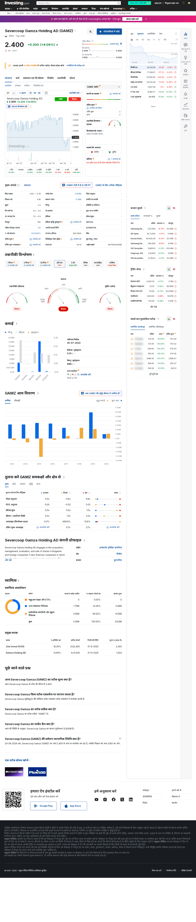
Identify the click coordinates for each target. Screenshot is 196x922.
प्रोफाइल (18, 85)
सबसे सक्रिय (135, 216)
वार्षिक (8, 400)
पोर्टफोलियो (147, 796)
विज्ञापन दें (176, 796)
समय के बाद (46, 13)
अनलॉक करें (44, 527)
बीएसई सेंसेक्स (136, 72)
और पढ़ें (8, 560)
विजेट (145, 802)
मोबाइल (146, 790)
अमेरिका (78, 13)
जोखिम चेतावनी (186, 870)
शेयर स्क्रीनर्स (104, 8)
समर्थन (174, 802)
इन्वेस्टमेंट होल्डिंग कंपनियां (111, 547)
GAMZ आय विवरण (20, 393)
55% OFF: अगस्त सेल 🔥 (139, 3)
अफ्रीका (113, 13)
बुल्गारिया (118, 560)
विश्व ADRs (57, 13)
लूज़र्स (158, 216)
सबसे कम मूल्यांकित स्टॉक (143, 318)
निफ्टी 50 (134, 67)
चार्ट (17, 78)
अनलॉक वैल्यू (114, 44)
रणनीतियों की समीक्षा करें (76, 65)
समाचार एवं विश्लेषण (33, 78)
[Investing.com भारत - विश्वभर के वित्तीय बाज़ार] (17, 3)
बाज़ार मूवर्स (136, 208)
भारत (28, 13)
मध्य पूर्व (92, 13)
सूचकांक (140, 34)
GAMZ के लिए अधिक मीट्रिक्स (108, 185)
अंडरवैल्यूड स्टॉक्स (124, 13)
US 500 (134, 87)
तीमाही (17, 400)
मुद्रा (132, 34)
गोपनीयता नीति (171, 870)
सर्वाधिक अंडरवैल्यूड (138, 327)
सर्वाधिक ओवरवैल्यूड (156, 327)
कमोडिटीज (151, 34)
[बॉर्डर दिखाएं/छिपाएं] (46, 93)
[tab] (12, 264)
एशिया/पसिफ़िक (102, 13)
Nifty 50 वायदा (137, 82)
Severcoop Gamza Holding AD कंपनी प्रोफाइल (43, 540)
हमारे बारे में (176, 790)
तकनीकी (61, 78)
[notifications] (183, 2)
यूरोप (85, 13)
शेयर (8, 13)
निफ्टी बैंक (134, 77)
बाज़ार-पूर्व (35, 13)
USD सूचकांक (136, 97)
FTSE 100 (135, 92)
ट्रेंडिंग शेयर (136, 269)
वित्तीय (50, 78)
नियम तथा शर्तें (156, 870)
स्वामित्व (27, 85)
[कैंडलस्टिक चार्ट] (8, 93)
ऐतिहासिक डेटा (38, 85)
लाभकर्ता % (147, 216)
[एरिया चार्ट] (13, 93)
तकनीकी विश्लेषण (18, 254)
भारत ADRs (68, 13)
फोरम (72, 78)
